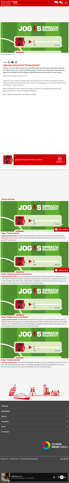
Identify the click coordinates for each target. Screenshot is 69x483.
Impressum (4, 459)
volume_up (54, 477)
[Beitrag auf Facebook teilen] (12, 62)
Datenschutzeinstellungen (29, 459)
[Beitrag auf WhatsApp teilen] (9, 62)
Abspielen (59, 159)
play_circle (62, 477)
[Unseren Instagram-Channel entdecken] (67, 459)
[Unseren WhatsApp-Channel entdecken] (61, 459)
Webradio (4, 406)
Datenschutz (14, 459)
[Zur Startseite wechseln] (5, 3)
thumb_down (59, 477)
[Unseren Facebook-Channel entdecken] (64, 459)
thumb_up (65, 477)
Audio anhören (61, 229)
